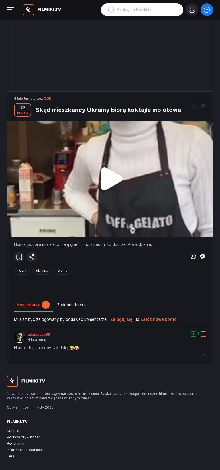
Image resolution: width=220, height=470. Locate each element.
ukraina (42, 271)
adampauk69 (39, 335)
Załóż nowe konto (158, 319)
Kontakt (13, 431)
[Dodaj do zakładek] (194, 106)
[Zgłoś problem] (203, 106)
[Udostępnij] (32, 257)
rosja (22, 271)
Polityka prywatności (24, 437)
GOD (48, 98)
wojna (63, 271)
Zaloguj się (121, 319)
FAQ (10, 456)
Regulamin (15, 444)
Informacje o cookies (24, 450)
